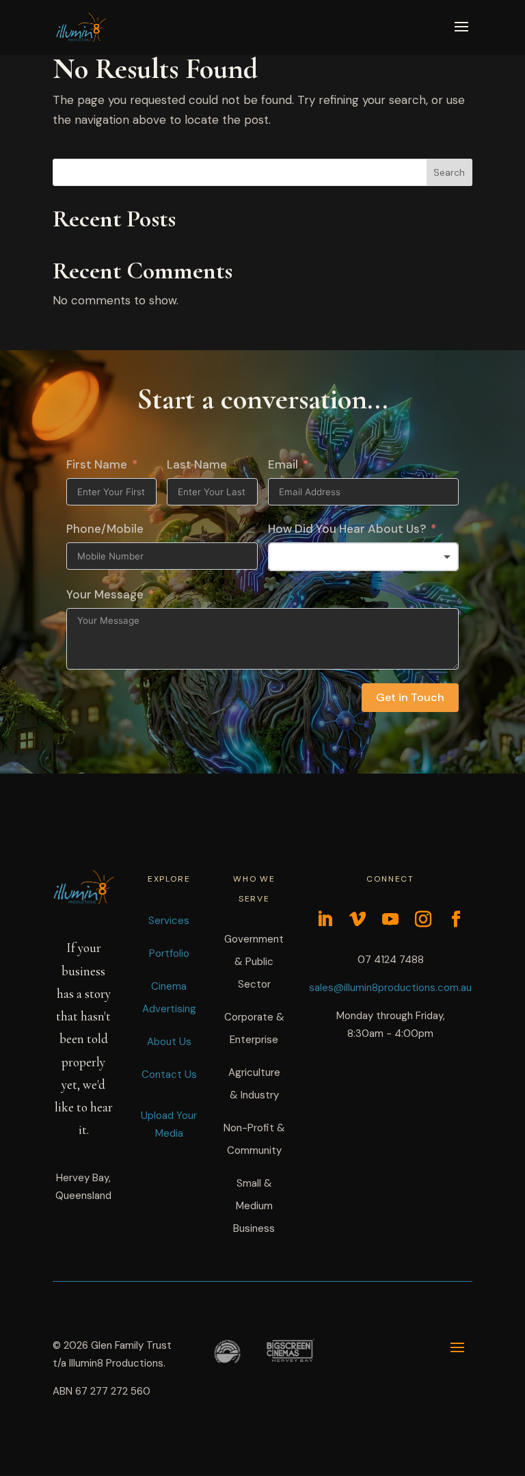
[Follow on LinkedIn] (324, 919)
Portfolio (169, 953)
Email (283, 464)
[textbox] (363, 557)
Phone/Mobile (105, 528)
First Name (96, 464)
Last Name (197, 464)
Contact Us (169, 1074)
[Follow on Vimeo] (357, 919)
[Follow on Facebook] (456, 919)
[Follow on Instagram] (423, 919)
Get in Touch (410, 697)
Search (449, 172)
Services (168, 920)
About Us (169, 1042)
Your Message (105, 594)
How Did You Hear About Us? (347, 528)
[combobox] (363, 556)
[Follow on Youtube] (390, 919)
